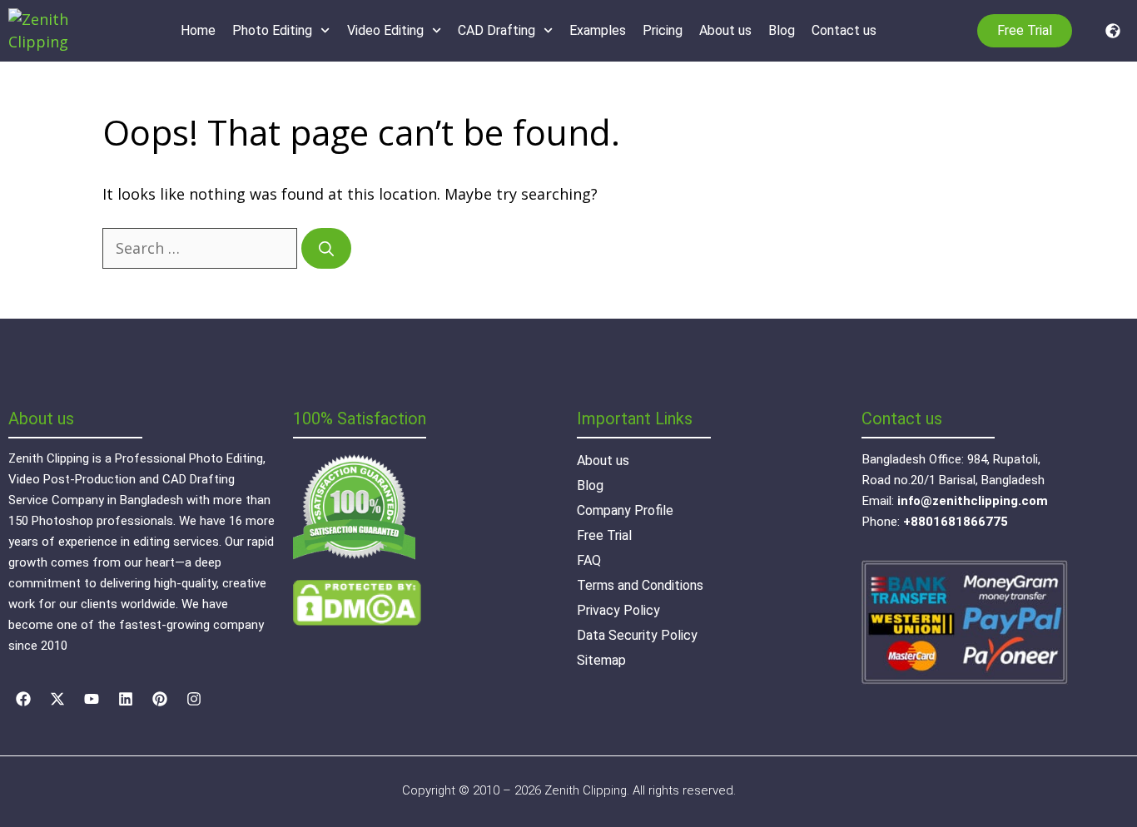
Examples (597, 30)
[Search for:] (201, 248)
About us (725, 30)
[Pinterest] (160, 699)
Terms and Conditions (640, 585)
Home (198, 30)
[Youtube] (92, 699)
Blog (781, 30)
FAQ (589, 560)
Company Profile (625, 510)
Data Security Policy (637, 635)
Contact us (844, 30)
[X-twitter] (57, 699)
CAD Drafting (496, 30)
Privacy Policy (618, 610)
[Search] (326, 248)
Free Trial (604, 535)
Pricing (663, 30)
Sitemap (601, 660)
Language (1108, 31)
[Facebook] (23, 699)
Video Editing (385, 30)
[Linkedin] (126, 699)
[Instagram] (194, 699)
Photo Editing (272, 30)
